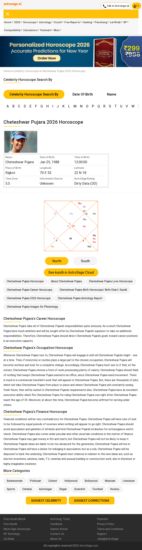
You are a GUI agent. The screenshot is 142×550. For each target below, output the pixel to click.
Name (111, 94)
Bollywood (91, 480)
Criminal (27, 489)
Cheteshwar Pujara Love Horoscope (111, 281)
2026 (17, 22)
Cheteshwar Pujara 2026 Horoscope (29, 298)
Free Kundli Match (14, 519)
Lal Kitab (115, 22)
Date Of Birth (83, 94)
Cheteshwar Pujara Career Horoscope (29, 289)
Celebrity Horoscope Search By (34, 94)
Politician (35, 480)
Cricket (52, 480)
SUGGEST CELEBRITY (46, 500)
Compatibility (12, 30)
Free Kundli (10, 524)
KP (125, 22)
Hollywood (70, 480)
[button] (10, 51)
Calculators (30, 30)
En (135, 5)
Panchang (101, 22)
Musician (110, 480)
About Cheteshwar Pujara (66, 281)
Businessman (15, 480)
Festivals (45, 30)
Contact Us (57, 533)
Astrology (45, 22)
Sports (11, 489)
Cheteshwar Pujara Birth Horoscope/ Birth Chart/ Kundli (93, 289)
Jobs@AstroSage (107, 538)
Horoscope (29, 22)
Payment (102, 519)
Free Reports (72, 22)
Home (7, 22)
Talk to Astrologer (115, 6)
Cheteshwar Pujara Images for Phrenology (32, 306)
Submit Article (59, 529)
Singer (63, 489)
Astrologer (45, 489)
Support (102, 533)
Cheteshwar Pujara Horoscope (25, 281)
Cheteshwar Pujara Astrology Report (80, 298)
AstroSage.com (88, 545)
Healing (87, 22)
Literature (129, 480)
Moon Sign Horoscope (16, 529)
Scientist (79, 489)
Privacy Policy (105, 524)
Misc (56, 30)
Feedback (56, 524)
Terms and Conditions (110, 529)
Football (97, 489)
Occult (58, 22)
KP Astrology (11, 533)
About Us (55, 538)
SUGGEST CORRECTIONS (91, 500)
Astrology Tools (60, 519)
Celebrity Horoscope (26, 71)
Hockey (114, 489)
